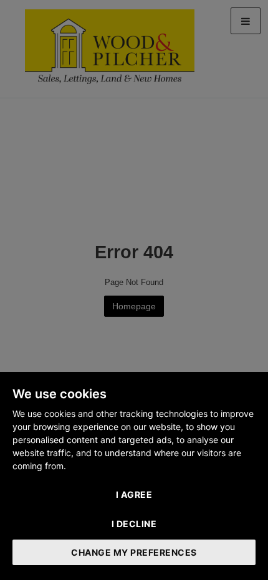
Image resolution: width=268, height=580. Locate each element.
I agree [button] (134, 494)
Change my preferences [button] (134, 552)
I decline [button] (134, 523)
